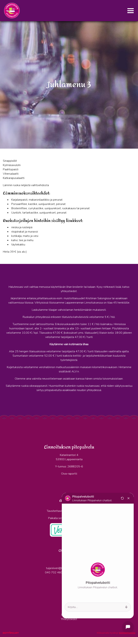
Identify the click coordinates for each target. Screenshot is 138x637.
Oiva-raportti (69, 474)
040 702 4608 (54, 572)
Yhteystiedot (69, 619)
